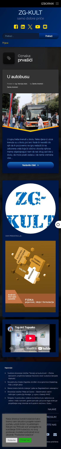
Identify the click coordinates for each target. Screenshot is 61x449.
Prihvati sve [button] (25, 440)
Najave (52, 409)
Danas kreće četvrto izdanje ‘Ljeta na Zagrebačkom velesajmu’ (33, 388)
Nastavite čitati (34, 165)
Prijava (5, 43)
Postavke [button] (12, 440)
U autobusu (18, 76)
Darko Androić (37, 84)
